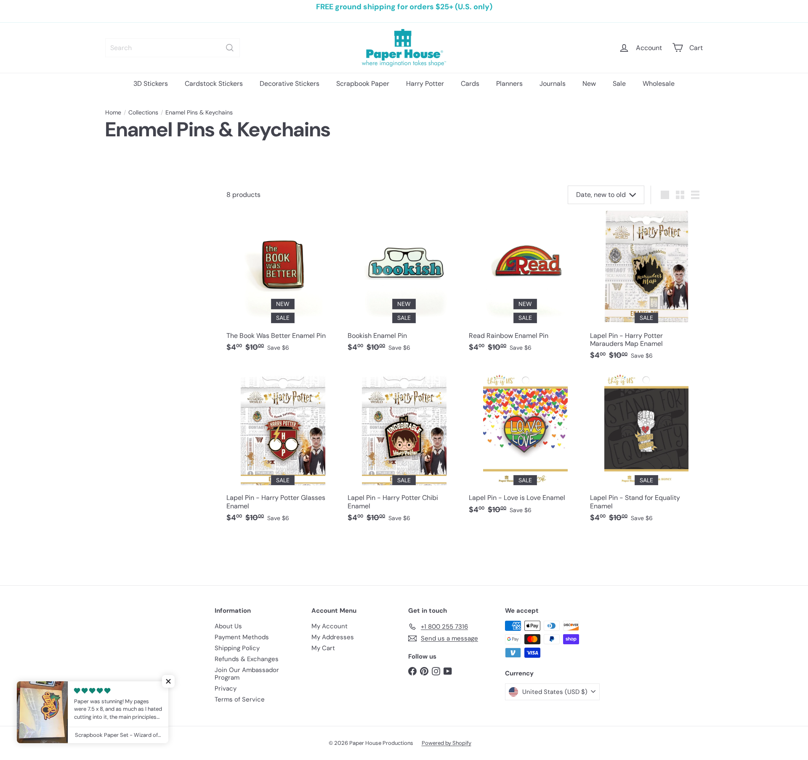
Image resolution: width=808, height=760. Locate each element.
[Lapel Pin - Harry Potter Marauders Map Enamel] (646, 289)
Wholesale (659, 83)
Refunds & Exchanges (247, 659)
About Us (228, 626)
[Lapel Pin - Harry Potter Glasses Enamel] (282, 452)
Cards (470, 83)
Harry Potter (425, 83)
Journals (553, 83)
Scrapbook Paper (362, 83)
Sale (619, 83)
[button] (168, 681)
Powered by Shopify (446, 743)
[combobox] (172, 47)
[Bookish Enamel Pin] (404, 285)
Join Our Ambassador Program (247, 674)
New (589, 83)
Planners (509, 83)
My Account (329, 626)
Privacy (226, 688)
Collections (143, 112)
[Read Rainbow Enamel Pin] (525, 285)
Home (113, 112)
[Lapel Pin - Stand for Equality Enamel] (646, 452)
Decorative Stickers (289, 83)
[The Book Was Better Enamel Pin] (282, 285)
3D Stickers (150, 83)
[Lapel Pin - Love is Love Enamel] (525, 448)
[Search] (230, 47)
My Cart (323, 648)
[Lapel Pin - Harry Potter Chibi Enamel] (404, 452)
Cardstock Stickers (214, 83)
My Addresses (332, 637)
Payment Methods (242, 637)
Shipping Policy (237, 648)
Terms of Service (240, 699)
